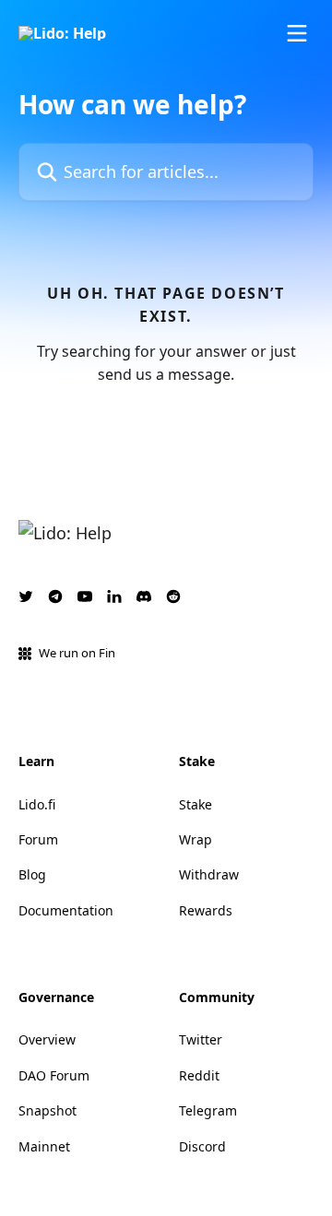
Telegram (208, 1110)
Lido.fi (36, 804)
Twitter (200, 1039)
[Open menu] (297, 33)
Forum (38, 839)
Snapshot (47, 1110)
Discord (202, 1146)
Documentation (65, 910)
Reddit (199, 1075)
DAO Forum (53, 1075)
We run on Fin (77, 652)
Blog (32, 874)
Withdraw (209, 874)
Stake (195, 804)
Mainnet (44, 1146)
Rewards (205, 910)
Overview (47, 1039)
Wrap (195, 839)
